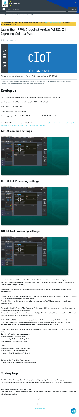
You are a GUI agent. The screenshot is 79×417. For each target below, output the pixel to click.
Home (2, 14)
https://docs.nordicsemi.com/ (53, 22)
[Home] (11, 3)
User (76, 2)
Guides (7, 14)
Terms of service (39, 408)
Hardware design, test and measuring (19, 14)
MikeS (6, 40)
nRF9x (31, 14)
